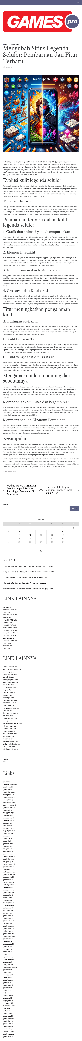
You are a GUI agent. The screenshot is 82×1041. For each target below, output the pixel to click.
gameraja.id (7, 841)
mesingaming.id (8, 1031)
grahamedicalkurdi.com (11, 744)
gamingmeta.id (8, 928)
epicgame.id (7, 998)
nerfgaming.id (8, 931)
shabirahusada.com (10, 734)
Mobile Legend (15, 44)
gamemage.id (8, 985)
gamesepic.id (7, 946)
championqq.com (9, 638)
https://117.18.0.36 (10, 610)
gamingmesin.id (8, 1019)
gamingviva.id (8, 1037)
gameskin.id (7, 970)
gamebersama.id (9, 833)
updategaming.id (9, 872)
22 (63, 539)
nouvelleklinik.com (9, 728)
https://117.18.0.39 (10, 615)
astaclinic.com (8, 739)
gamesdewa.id (8, 815)
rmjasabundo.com (9, 703)
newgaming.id (8, 862)
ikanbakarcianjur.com (10, 713)
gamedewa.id (8, 844)
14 (52, 535)
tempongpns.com (9, 672)
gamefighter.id (8, 980)
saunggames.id (8, 826)
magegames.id (8, 959)
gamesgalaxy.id (8, 869)
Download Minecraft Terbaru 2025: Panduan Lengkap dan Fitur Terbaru (28, 566)
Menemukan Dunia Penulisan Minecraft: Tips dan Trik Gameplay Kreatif (28, 589)
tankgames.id (8, 964)
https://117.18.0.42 (10, 620)
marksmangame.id (9, 1006)
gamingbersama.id (9, 792)
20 (41, 539)
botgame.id (7, 990)
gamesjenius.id (8, 818)
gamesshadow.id (9, 808)
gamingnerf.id (8, 916)
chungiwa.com (8, 710)
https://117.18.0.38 (10, 630)
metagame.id (7, 993)
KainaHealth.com (9, 731)
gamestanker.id (8, 1013)
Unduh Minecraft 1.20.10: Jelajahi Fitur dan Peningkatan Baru (25, 577)
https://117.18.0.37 (10, 635)
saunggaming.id (9, 802)
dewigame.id (7, 849)
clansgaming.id (8, 923)
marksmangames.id (10, 967)
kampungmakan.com (10, 682)
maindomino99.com (10, 628)
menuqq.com (7, 648)
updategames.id (8, 885)
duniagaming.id (8, 795)
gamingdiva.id (8, 1029)
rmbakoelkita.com (9, 687)
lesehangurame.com (10, 667)
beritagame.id (8, 908)
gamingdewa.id (8, 790)
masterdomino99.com (11, 633)
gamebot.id (7, 983)
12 (30, 535)
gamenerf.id (7, 972)
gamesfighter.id (8, 941)
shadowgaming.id (9, 805)
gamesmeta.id (8, 939)
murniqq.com (7, 646)
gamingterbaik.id (9, 797)
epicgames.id (7, 962)
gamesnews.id (8, 880)
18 (19, 539)
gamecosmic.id (8, 890)
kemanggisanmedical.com (12, 723)
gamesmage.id (8, 944)
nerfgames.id (7, 952)
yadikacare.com (8, 736)
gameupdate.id (8, 892)
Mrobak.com (7, 695)
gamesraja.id (7, 810)
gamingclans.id (8, 921)
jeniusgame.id (8, 913)
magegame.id (8, 1001)
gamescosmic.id (9, 874)
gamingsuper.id (8, 1034)
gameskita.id (7, 782)
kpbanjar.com (8, 721)
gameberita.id (8, 895)
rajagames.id (7, 838)
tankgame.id (7, 1008)
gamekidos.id (8, 1016)
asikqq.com (7, 607)
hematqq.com (8, 643)
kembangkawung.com (11, 708)
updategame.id (8, 905)
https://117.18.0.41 (10, 625)
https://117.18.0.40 (10, 640)
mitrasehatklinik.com (10, 718)
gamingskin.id (8, 918)
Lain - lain (7, 44)
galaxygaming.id (9, 864)
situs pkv (49, 329)
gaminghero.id (8, 1021)
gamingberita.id (8, 859)
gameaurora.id (8, 887)
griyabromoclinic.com (10, 749)
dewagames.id (8, 823)
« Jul (40, 551)
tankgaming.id (8, 1011)
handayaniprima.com (10, 680)
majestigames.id (9, 831)
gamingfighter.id (9, 936)
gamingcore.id (8, 1024)
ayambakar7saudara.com (12, 669)
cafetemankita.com (10, 700)
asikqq (5, 759)
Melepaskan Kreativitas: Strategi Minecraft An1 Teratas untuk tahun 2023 (28, 572)
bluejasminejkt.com (10, 692)
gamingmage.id (8, 926)
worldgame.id (8, 910)
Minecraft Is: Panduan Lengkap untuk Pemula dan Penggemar (25, 583)
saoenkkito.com (8, 677)
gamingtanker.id (8, 934)
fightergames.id (8, 957)
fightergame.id (8, 995)
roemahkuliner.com (10, 674)
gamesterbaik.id (8, 820)
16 (73, 535)
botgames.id (7, 954)
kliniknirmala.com (9, 726)
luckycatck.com (8, 685)
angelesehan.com (9, 690)
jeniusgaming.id (8, 800)
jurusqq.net (7, 617)
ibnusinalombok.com (10, 741)
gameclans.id (8, 975)
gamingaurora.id (9, 856)
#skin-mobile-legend (10, 471)
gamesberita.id (8, 877)
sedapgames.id (8, 828)
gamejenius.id (8, 846)
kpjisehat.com (8, 716)
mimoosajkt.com (9, 705)
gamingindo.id (8, 1026)
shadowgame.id (8, 854)
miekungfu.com (8, 698)
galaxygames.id (8, 882)
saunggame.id (8, 851)
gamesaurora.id (8, 867)
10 (8, 535)
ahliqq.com (7, 612)
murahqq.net (7, 622)
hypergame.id (8, 1003)
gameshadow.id (8, 836)
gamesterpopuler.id (10, 784)
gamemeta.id (7, 977)
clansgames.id (8, 949)
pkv (4, 762)
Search (5, 505)
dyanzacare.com (9, 746)
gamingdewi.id (8, 787)
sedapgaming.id (8, 813)
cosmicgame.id (8, 903)
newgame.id (7, 900)
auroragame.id (8, 898)
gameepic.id (7, 988)
